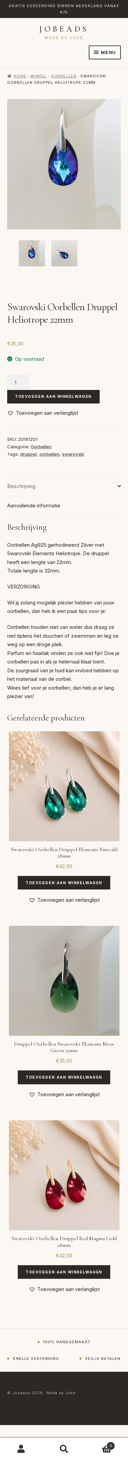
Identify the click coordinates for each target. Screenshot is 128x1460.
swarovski (73, 454)
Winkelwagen (98, 1443)
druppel (28, 454)
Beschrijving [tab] (21, 486)
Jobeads (64, 29)
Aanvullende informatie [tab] (33, 505)
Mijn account (21, 1449)
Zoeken (64, 1449)
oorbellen (49, 454)
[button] (42, 413)
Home (20, 76)
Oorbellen (63, 76)
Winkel (38, 76)
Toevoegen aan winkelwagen (53, 396)
